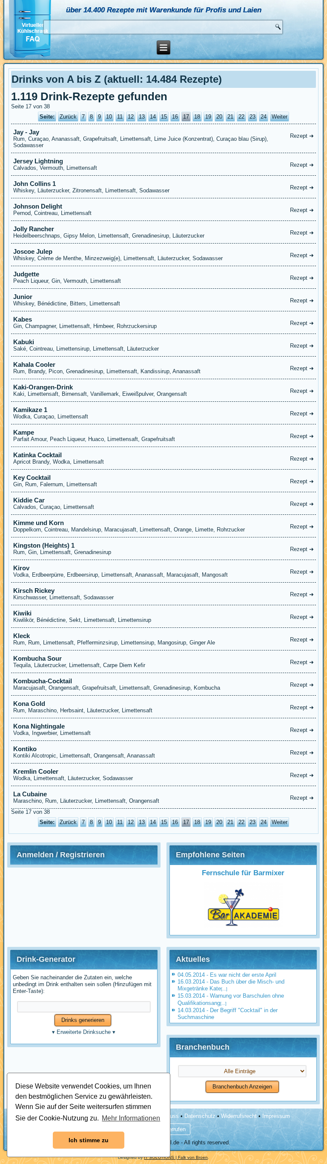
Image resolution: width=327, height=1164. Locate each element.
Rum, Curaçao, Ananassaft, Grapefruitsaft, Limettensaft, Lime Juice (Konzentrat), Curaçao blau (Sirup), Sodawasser (163, 138)
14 (153, 116)
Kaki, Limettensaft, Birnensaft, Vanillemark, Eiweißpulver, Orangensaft (163, 390)
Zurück (68, 116)
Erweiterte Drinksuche (83, 1032)
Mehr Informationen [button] (131, 1118)
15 (164, 116)
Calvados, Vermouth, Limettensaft (163, 164)
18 (197, 116)
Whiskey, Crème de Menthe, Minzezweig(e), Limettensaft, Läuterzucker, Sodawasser (163, 254)
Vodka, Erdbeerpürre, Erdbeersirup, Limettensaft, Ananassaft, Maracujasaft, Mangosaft (163, 571)
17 (186, 116)
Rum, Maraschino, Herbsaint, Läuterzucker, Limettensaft (163, 707)
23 (252, 116)
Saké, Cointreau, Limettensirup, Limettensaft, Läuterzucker (163, 345)
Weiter (279, 116)
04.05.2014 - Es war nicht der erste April (227, 975)
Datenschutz (199, 1116)
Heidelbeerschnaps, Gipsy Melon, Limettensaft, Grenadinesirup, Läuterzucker (163, 232)
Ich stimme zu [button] (89, 1140)
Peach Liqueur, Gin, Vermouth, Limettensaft (163, 277)
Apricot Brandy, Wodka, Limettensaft (163, 458)
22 (241, 116)
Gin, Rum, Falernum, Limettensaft (163, 481)
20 (219, 116)
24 (264, 116)
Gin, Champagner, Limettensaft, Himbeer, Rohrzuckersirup (163, 322)
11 (120, 116)
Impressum (276, 1116)
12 (131, 116)
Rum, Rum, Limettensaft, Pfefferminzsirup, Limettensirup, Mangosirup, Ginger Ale (163, 639)
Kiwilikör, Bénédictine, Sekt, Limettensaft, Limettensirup (163, 616)
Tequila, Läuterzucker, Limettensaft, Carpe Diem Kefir (163, 661)
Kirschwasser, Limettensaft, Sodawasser (163, 594)
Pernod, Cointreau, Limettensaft (163, 209)
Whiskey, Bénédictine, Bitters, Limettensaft (163, 300)
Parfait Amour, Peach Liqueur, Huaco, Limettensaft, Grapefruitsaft (163, 435)
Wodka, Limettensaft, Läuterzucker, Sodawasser (163, 774)
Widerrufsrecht (239, 1116)
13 (142, 116)
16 (175, 116)
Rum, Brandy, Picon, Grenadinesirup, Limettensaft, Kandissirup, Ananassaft (163, 367)
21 (230, 116)
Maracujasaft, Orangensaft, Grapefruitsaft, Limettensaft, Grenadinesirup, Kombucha (163, 684)
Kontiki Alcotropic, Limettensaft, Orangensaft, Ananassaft (163, 752)
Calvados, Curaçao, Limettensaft (163, 503)
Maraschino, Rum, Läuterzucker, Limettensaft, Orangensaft (163, 797)
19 (208, 116)
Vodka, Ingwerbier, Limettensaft (163, 729)
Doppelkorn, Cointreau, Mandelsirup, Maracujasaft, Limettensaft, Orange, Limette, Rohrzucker (163, 526)
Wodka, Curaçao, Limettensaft (163, 413)
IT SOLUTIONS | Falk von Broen (176, 1157)
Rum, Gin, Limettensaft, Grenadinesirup (163, 548)
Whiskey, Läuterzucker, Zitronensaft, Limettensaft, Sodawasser (163, 187)
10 (109, 116)
